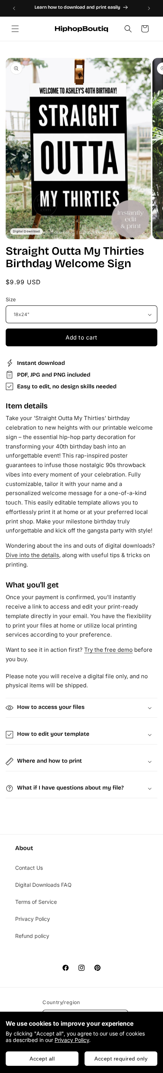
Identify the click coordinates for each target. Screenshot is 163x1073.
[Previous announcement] (14, 8)
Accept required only (120, 1059)
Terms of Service (36, 902)
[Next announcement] (149, 8)
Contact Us (29, 867)
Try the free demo (108, 649)
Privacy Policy (72, 1040)
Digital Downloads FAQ (43, 884)
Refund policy (32, 936)
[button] (15, 28)
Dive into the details (32, 555)
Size (11, 299)
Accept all (42, 1059)
